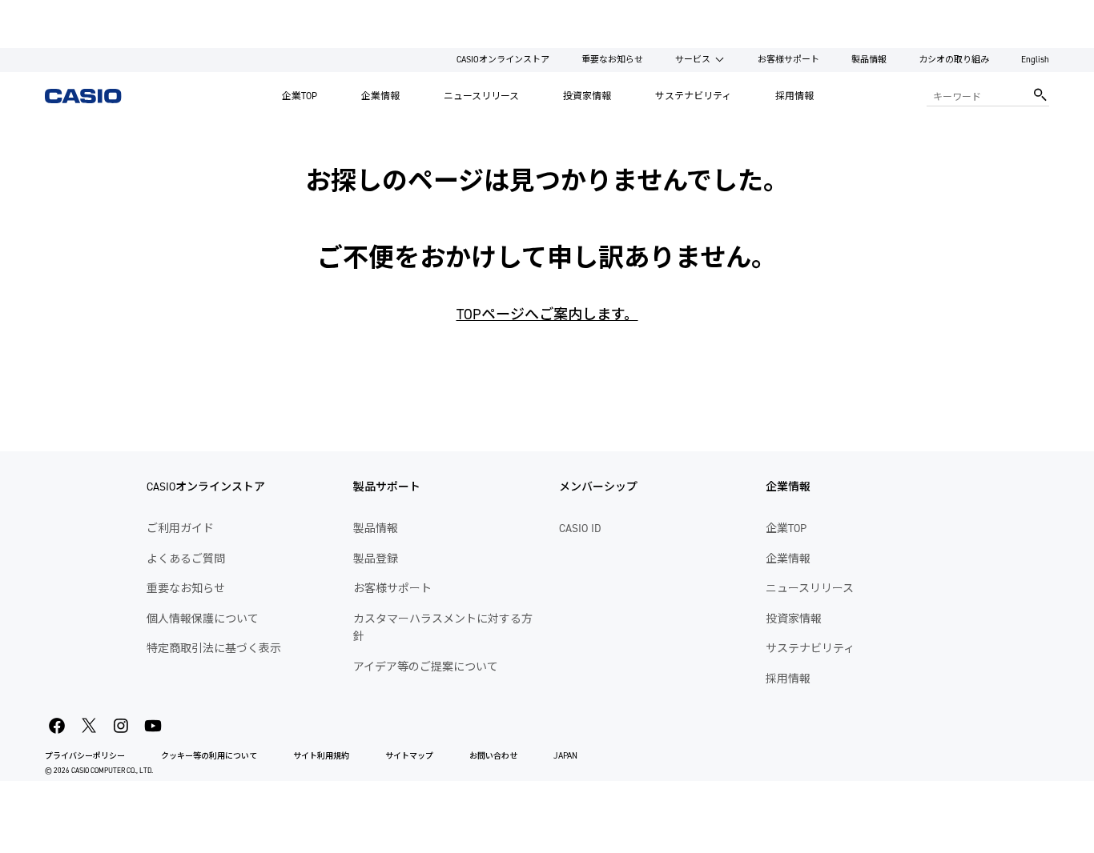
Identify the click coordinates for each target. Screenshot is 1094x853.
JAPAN (565, 756)
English (1035, 60)
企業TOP (299, 96)
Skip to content (43, 12)
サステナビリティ (693, 96)
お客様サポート (788, 60)
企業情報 (380, 96)
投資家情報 (587, 96)
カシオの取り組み (954, 60)
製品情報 (869, 60)
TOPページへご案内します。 (547, 314)
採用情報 (794, 96)
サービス (692, 60)
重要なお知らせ (612, 60)
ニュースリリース (481, 96)
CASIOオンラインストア (503, 60)
